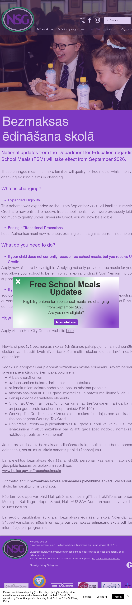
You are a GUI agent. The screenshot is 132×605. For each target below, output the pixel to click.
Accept (118, 596)
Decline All (102, 596)
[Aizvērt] (128, 596)
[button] (18, 281)
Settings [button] (87, 596)
